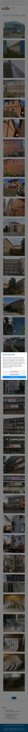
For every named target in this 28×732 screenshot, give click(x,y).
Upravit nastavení (14, 371)
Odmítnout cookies (14, 374)
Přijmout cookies (14, 377)
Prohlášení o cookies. (7, 367)
